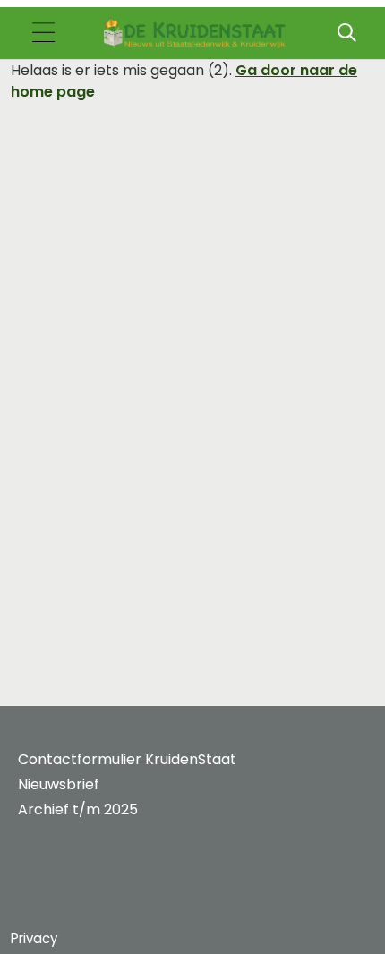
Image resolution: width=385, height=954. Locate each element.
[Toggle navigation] (42, 33)
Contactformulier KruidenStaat (127, 759)
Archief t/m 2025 (78, 809)
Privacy (34, 938)
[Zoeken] (346, 33)
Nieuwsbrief (58, 784)
